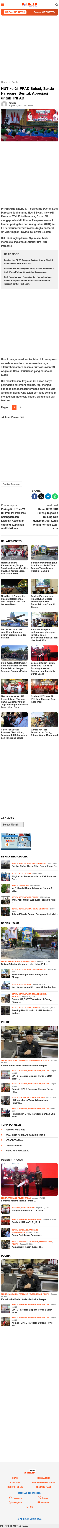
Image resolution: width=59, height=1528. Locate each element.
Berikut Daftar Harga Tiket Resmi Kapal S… (34, 866)
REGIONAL (16, 996)
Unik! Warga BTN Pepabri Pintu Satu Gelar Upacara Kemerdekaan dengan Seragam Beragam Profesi (14, 667)
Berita (15, 863)
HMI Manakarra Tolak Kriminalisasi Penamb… (30, 1101)
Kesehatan (24, 885)
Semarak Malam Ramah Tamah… (18, 1200)
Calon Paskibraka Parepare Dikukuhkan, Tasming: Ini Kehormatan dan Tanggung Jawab (14, 733)
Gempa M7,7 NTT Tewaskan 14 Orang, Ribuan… (32, 1000)
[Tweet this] (41, 496)
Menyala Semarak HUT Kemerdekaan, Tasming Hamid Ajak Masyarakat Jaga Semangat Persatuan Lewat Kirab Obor (14, 702)
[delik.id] (29, 4)
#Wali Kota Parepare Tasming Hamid (25, 1134)
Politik (35, 897)
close (32, 1470)
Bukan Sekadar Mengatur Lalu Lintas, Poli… (24, 964)
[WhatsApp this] (55, 496)
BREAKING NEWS (39, 863)
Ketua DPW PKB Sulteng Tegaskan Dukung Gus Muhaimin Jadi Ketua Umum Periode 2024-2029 (45, 516)
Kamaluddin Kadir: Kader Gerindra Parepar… (25, 1065)
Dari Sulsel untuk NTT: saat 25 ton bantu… (34, 987)
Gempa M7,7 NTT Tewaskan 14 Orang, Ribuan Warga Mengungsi (44, 732)
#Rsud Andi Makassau (17, 1150)
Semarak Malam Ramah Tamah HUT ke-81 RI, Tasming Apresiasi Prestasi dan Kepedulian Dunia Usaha (43, 668)
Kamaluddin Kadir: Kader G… (27, 1246)
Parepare (36, 1007)
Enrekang (23, 1230)
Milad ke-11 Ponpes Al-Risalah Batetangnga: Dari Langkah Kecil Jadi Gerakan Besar (13, 600)
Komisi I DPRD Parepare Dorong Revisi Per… (32, 1090)
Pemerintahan (35, 1060)
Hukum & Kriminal (40, 909)
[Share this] (34, 496)
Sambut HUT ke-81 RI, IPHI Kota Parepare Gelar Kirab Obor (43, 699)
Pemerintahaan (12, 1159)
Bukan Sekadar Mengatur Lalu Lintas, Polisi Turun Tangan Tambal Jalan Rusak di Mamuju (44, 566)
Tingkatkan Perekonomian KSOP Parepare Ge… (34, 877)
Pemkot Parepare (11, 484)
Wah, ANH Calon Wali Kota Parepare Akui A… (34, 901)
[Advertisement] (29, 48)
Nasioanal (13, 1060)
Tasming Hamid (13, 1145)
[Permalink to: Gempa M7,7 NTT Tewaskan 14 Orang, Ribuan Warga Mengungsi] (44, 720)
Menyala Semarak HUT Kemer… (28, 1210)
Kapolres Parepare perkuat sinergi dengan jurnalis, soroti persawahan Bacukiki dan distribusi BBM (44, 635)
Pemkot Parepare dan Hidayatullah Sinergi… (30, 976)
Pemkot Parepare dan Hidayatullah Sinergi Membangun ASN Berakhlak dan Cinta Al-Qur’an (43, 601)
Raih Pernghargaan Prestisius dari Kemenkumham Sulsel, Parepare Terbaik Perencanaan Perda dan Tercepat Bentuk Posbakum (28, 280)
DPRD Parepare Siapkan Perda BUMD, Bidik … (32, 1077)
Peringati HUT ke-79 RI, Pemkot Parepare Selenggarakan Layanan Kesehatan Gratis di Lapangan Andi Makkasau (13, 516)
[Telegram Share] (48, 496)
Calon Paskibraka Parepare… (27, 1235)
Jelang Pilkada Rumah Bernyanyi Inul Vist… (35, 914)
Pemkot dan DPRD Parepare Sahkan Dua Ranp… (33, 1115)
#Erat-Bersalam (14, 1140)
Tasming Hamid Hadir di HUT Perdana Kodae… (32, 1011)
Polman (41, 1097)
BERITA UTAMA (25, 863)
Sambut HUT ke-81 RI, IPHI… (27, 1222)
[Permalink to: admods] (4, 104)
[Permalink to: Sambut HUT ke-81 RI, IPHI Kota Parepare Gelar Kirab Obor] (44, 686)
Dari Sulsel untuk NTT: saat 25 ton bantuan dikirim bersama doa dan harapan (13, 633)
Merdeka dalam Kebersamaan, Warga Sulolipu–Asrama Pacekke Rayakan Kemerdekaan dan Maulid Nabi (14, 568)
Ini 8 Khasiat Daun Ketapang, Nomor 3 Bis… (32, 889)
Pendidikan (24, 1097)
